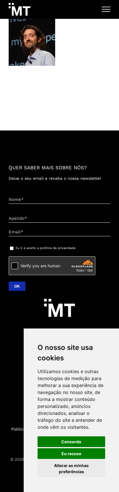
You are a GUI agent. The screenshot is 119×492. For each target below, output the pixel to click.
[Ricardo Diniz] (32, 42)
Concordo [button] (71, 441)
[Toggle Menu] (106, 9)
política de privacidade (57, 248)
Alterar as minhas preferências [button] (71, 468)
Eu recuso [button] (71, 453)
